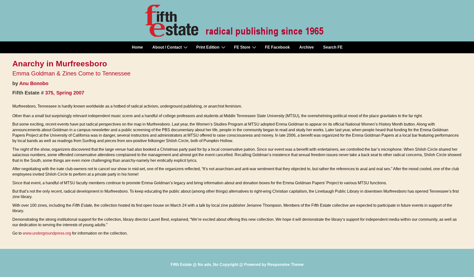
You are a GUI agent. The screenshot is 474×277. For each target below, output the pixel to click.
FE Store (242, 47)
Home (137, 47)
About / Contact (167, 47)
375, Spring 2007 (64, 92)
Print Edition (207, 47)
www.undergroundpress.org (47, 233)
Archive (306, 47)
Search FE (333, 47)
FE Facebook (277, 47)
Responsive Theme (285, 264)
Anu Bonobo (33, 83)
